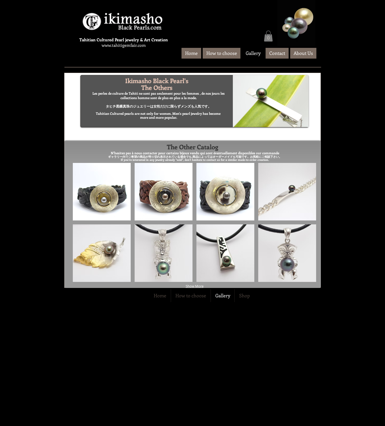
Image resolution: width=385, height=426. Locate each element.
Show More (195, 286)
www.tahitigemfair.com (124, 45)
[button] (268, 36)
